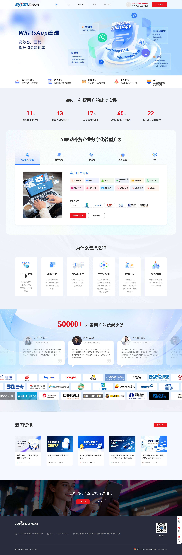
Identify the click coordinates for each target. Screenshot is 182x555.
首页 (57, 4)
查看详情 (96, 216)
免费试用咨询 (78, 216)
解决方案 (81, 4)
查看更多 (160, 425)
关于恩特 (107, 4)
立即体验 (159, 4)
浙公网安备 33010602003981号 (145, 549)
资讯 (94, 4)
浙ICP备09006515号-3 (160, 549)
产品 (68, 4)
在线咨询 (99, 502)
